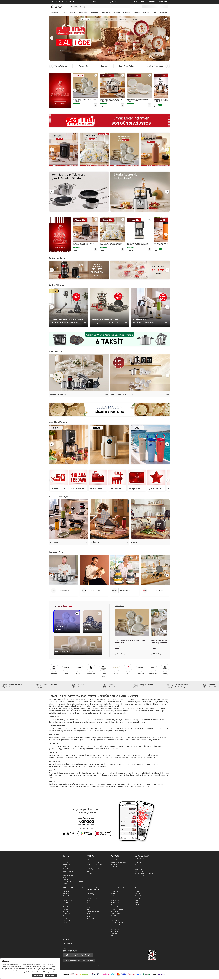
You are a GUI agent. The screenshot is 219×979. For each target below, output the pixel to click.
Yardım (90, 856)
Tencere (89, 909)
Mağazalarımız (67, 869)
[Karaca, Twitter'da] (78, 955)
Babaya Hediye (114, 893)
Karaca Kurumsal (67, 860)
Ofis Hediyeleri (114, 904)
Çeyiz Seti (113, 916)
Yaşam (136, 900)
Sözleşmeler (138, 867)
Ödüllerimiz (66, 866)
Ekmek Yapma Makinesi (93, 911)
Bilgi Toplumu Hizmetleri (93, 862)
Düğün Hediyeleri (115, 911)
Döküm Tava (66, 907)
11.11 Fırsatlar (113, 936)
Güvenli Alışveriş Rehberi (141, 876)
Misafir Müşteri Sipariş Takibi (94, 869)
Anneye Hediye (114, 891)
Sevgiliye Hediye (115, 896)
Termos (65, 922)
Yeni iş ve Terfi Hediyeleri (117, 909)
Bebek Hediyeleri (115, 900)
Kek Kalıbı (65, 909)
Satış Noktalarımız (68, 871)
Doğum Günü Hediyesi (116, 907)
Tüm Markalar (114, 866)
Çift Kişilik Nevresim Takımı (70, 918)
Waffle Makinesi (91, 902)
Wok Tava (65, 911)
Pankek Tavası (66, 913)
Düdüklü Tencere (67, 900)
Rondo (88, 914)
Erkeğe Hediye (114, 933)
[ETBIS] (149, 955)
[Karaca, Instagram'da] (67, 955)
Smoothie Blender (91, 905)
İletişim (65, 883)
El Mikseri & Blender (92, 898)
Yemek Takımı (66, 891)
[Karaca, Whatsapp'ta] (89, 955)
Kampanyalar (114, 864)
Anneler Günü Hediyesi (116, 918)
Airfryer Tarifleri (139, 896)
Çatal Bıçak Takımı (68, 896)
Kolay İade (113, 869)
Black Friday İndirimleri (116, 927)
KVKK (136, 864)
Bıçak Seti (65, 904)
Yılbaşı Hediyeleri (115, 920)
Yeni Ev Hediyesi (115, 929)
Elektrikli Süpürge (91, 896)
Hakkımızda (66, 862)
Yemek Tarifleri (138, 893)
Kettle (88, 907)
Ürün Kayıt (89, 873)
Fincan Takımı (66, 898)
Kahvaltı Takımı (67, 893)
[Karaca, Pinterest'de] (82, 955)
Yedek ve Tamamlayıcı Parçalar (119, 862)
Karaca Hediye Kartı (116, 860)
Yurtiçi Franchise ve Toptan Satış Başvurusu (71, 878)
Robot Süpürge (91, 894)
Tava (88, 916)
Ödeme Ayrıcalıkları (68, 943)
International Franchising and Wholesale (73, 881)
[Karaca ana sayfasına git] (70, 950)
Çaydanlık (65, 902)
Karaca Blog (138, 891)
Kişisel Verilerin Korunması (142, 857)
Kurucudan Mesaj (67, 864)
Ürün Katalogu (66, 873)
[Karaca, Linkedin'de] (85, 955)
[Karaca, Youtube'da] (74, 955)
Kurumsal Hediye (115, 902)
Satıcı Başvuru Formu (68, 875)
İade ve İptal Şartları (92, 860)
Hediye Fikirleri (138, 904)
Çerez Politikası (138, 869)
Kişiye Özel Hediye (115, 913)
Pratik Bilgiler (138, 898)
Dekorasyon (137, 902)
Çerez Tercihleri (139, 871)
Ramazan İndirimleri (116, 924)
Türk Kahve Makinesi (92, 918)
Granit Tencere (67, 916)
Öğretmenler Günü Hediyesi (117, 922)
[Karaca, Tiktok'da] (71, 955)
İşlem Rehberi (90, 866)
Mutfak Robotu (90, 900)
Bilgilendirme (138, 862)
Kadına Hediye (114, 931)
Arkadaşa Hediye (115, 898)
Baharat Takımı (67, 920)
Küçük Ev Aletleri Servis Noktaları (95, 864)
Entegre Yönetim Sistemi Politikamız (144, 873)
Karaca (66, 856)
